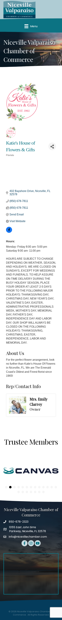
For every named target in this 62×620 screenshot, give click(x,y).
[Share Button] (52, 146)
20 (43, 492)
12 (51, 487)
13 (56, 487)
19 (39, 492)
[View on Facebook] (9, 231)
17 (31, 492)
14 (18, 492)
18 (35, 492)
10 (43, 487)
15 (23, 492)
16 (27, 492)
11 (47, 487)
